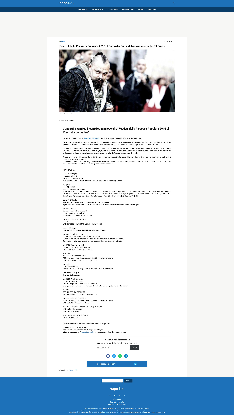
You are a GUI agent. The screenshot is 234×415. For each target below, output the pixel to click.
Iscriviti (134, 347)
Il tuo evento (152, 9)
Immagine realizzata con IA (68, 113)
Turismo (140, 9)
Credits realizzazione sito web (141, 408)
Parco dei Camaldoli (91, 138)
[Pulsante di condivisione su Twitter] (114, 356)
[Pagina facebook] (109, 396)
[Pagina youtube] (124, 396)
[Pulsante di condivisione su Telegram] (126, 356)
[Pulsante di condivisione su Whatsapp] (120, 356)
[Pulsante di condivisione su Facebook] (108, 356)
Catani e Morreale (103, 408)
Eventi (62, 42)
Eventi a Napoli (82, 9)
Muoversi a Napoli (97, 9)
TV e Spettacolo (113, 9)
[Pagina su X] (119, 396)
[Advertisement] (117, 24)
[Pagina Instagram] (114, 396)
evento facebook (87, 332)
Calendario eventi (128, 9)
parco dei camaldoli (71, 370)
